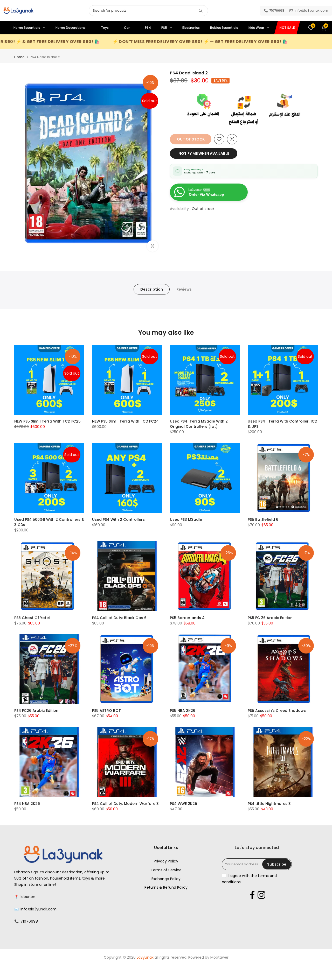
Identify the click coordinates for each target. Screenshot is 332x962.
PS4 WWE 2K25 (183, 803)
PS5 (164, 27)
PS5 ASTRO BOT (106, 710)
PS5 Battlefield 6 (263, 519)
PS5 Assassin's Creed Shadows (277, 710)
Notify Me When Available (203, 153)
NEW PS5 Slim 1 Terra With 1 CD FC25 (47, 421)
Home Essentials (27, 27)
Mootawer (219, 957)
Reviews (184, 289)
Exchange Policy (166, 878)
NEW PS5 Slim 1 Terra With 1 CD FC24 (125, 421)
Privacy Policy (166, 861)
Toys (105, 27)
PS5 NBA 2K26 (182, 710)
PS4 (148, 27)
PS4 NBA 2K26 (27, 803)
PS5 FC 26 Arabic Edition (270, 617)
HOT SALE (287, 27)
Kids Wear (256, 27)
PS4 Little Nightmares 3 (269, 803)
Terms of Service (166, 870)
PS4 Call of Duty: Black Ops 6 (119, 617)
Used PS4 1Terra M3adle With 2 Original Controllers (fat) (199, 424)
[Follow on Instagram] (261, 895)
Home (19, 57)
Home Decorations (71, 27)
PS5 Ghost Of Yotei (32, 617)
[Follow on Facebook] (252, 895)
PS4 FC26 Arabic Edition (36, 710)
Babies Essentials (224, 27)
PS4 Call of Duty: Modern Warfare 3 (125, 803)
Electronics (191, 27)
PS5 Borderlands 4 (187, 617)
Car (127, 27)
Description (151, 289)
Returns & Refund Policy (166, 887)
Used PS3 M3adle (186, 519)
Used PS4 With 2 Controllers (118, 519)
